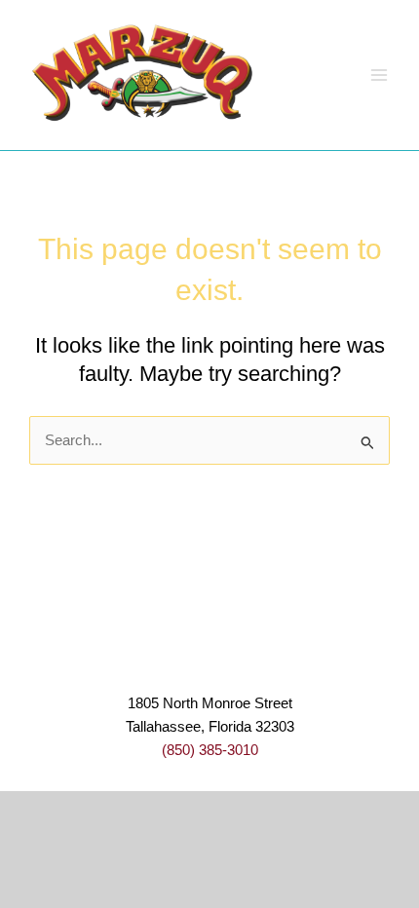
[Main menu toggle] (379, 75)
